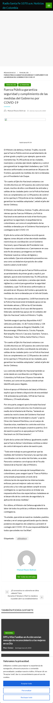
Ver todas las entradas (26, 577)
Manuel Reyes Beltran (17, 111)
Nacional (9, 633)
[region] (26, 680)
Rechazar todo (26, 697)
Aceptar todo (26, 683)
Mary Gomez (8, 648)
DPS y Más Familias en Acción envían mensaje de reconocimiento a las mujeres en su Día (24, 640)
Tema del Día (23, 72)
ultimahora (24, 85)
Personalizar (26, 690)
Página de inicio (10, 72)
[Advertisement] (26, 38)
